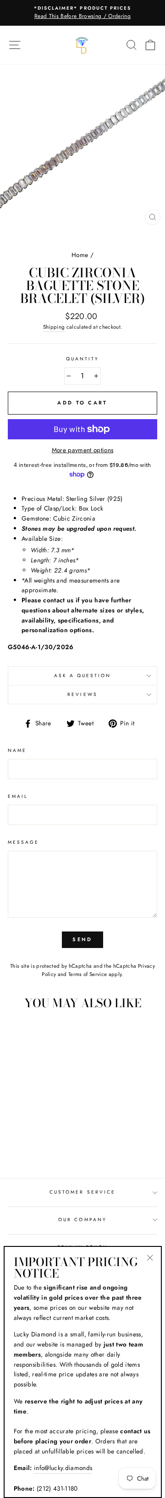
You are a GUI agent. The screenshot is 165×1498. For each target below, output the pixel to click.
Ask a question (82, 675)
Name (17, 750)
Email (18, 796)
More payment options (83, 449)
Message (23, 842)
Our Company (82, 1219)
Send (82, 939)
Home (80, 254)
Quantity (82, 358)
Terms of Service (87, 974)
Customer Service (83, 1192)
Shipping (54, 327)
